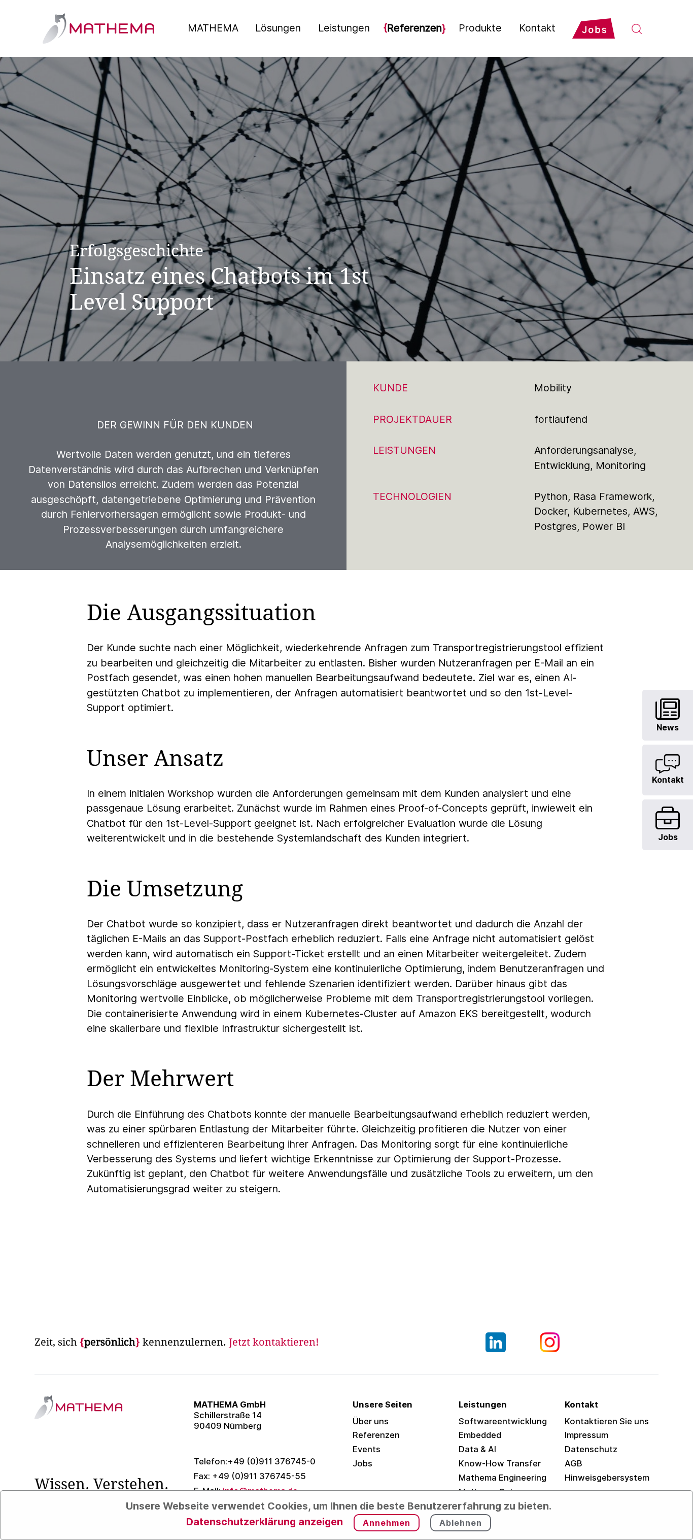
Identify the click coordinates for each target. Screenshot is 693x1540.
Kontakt (537, 28)
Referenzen (414, 28)
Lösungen (278, 28)
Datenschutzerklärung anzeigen (264, 1522)
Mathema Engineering (502, 1477)
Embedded (480, 1435)
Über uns (371, 1421)
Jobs (362, 1463)
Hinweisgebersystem (607, 1477)
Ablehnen (460, 1523)
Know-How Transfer (500, 1463)
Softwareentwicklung (503, 1421)
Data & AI (477, 1449)
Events (366, 1449)
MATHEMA (213, 28)
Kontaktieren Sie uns (607, 1421)
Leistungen (344, 28)
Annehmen (386, 1523)
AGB (573, 1463)
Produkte (480, 28)
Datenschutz (591, 1449)
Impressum (586, 1435)
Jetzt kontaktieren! (274, 1342)
